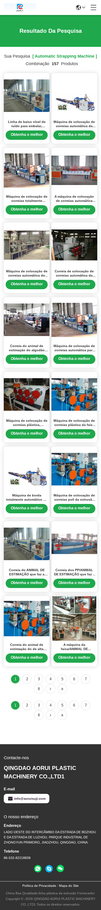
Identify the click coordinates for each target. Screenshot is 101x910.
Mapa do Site (69, 886)
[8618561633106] (38, 869)
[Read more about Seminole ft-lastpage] (62, 715)
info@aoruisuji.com (30, 798)
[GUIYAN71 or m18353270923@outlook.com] (49, 869)
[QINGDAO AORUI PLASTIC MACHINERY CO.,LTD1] (20, 7)
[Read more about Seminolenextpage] (50, 715)
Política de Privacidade (39, 886)
